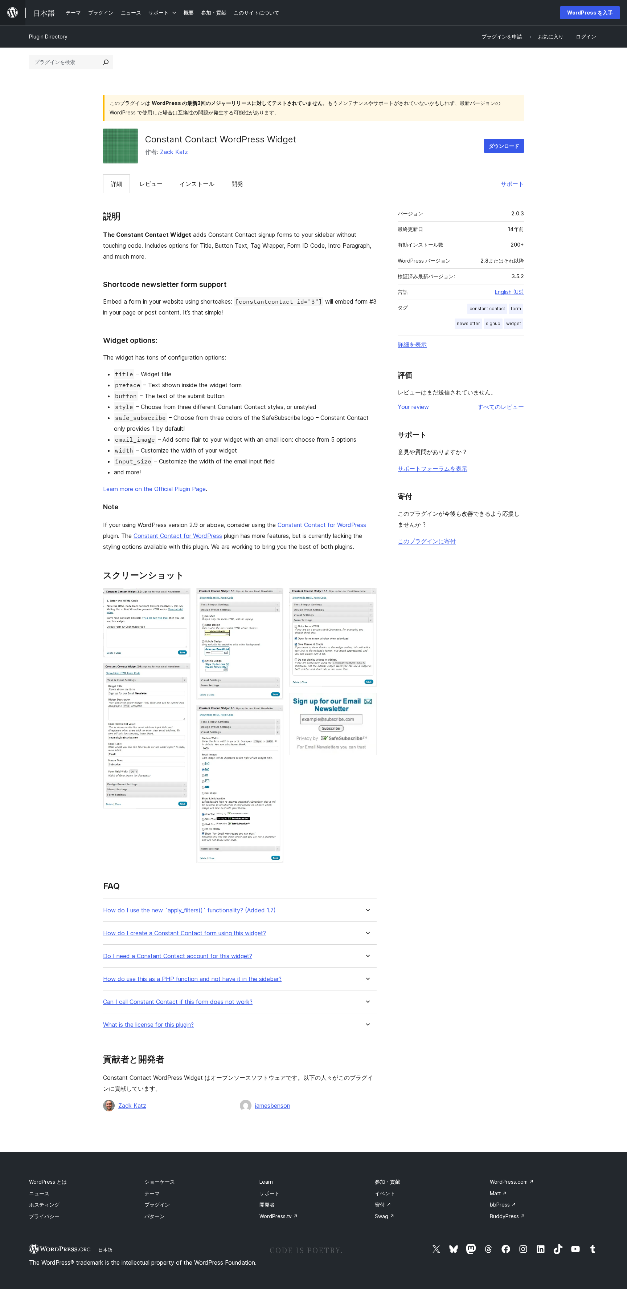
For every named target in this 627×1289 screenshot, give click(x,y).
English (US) (509, 292)
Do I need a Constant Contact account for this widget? (177, 956)
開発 (237, 183)
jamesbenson (272, 1105)
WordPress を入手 (590, 12)
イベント (385, 1193)
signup (493, 323)
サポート (512, 183)
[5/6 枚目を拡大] (366, 597)
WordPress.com (512, 1182)
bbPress (503, 1204)
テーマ (152, 1193)
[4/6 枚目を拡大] (273, 715)
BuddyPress (507, 1216)
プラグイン (157, 1204)
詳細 (116, 183)
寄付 (383, 1204)
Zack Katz (174, 151)
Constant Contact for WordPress (322, 524)
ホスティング (44, 1204)
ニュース (39, 1193)
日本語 (105, 1250)
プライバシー (44, 1216)
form (516, 308)
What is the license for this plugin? (148, 1024)
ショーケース (159, 1182)
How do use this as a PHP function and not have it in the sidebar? (192, 979)
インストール (197, 183)
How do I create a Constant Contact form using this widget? (184, 933)
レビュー (151, 183)
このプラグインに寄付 (427, 541)
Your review (413, 406)
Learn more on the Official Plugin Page (154, 489)
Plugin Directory (48, 36)
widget (513, 323)
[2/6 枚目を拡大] (180, 673)
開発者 (267, 1204)
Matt (498, 1193)
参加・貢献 (387, 1182)
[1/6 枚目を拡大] (180, 597)
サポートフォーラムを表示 (432, 468)
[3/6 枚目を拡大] (273, 597)
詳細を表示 (412, 344)
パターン (154, 1216)
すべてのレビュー (501, 406)
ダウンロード (504, 146)
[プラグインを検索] (106, 62)
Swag (384, 1216)
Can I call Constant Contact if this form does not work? (178, 1001)
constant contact (487, 308)
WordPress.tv (278, 1216)
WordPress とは (48, 1182)
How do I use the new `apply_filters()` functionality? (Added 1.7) (189, 910)
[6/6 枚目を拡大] (366, 702)
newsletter (468, 323)
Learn (266, 1182)
